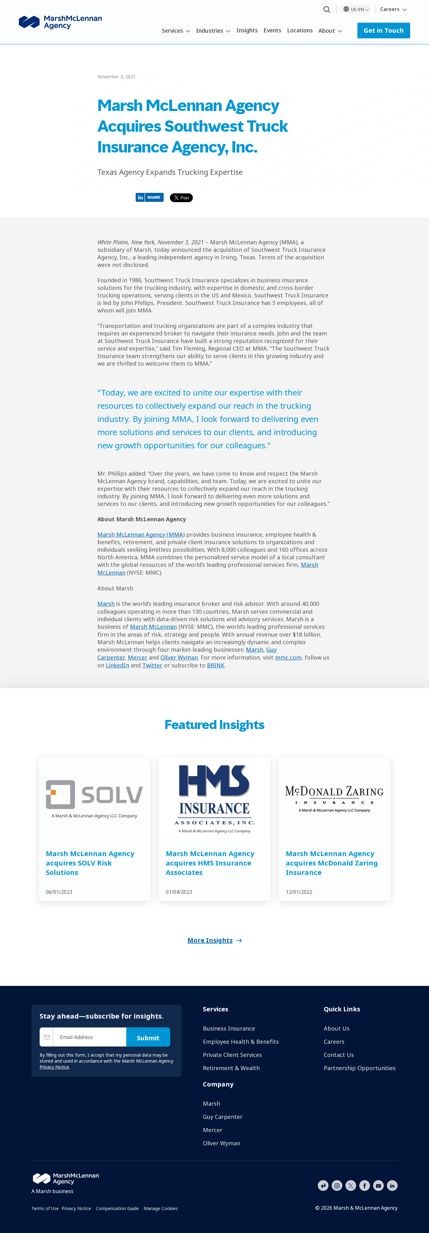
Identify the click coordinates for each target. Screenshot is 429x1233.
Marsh (106, 603)
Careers (389, 9)
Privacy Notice (76, 1208)
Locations (300, 30)
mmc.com (288, 657)
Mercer (137, 657)
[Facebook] (364, 1185)
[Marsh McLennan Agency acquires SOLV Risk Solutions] (94, 799)
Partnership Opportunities (360, 1068)
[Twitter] (350, 1185)
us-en (357, 9)
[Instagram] (337, 1185)
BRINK (215, 665)
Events (272, 30)
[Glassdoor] (323, 1185)
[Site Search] (327, 10)
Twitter (152, 665)
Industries (209, 30)
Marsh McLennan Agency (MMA (140, 534)
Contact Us (339, 1055)
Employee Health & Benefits (241, 1041)
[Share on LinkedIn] (151, 197)
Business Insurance (229, 1028)
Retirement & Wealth (231, 1068)
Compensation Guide (117, 1208)
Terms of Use (45, 1208)
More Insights (210, 940)
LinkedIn (117, 665)
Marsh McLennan (153, 626)
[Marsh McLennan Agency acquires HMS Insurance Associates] (214, 799)
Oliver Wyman (179, 657)
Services (172, 30)
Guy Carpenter (222, 1116)
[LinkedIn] (392, 1185)
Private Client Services (232, 1055)
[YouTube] (378, 1185)
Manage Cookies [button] (161, 1208)
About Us (337, 1028)
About (326, 30)
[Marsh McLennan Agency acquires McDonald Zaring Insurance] (334, 799)
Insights (247, 30)
